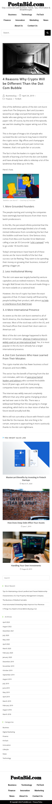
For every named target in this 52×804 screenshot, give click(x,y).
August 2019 (7, 679)
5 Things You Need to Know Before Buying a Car (20, 609)
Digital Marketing (9, 732)
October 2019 (7, 670)
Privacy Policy (37, 802)
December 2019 (8, 662)
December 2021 (8, 631)
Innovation (20, 20)
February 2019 (8, 705)
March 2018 (7, 714)
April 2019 (6, 697)
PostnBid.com (26, 4)
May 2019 (6, 692)
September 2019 (8, 675)
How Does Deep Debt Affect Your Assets (26, 522)
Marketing (34, 20)
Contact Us (32, 26)
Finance (7, 20)
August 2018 (7, 710)
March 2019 (7, 701)
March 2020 (7, 648)
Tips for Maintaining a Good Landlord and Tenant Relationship (25, 591)
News (45, 20)
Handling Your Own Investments (26, 565)
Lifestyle (6, 749)
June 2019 (6, 688)
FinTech (40, 14)
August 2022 (7, 626)
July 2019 (6, 683)
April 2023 (6, 622)
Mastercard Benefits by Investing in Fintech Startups (26, 478)
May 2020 (6, 640)
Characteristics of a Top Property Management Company (23, 596)
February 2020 (8, 653)
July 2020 (6, 635)
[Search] (48, 33)
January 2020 (7, 657)
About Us (19, 26)
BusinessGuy (11, 96)
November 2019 (8, 666)
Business (12, 14)
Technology (26, 14)
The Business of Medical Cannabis (15, 600)
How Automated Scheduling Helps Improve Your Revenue (23, 604)
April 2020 (6, 644)
